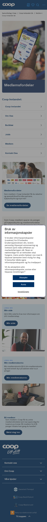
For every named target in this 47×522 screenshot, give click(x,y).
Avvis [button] (23, 284)
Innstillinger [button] (23, 291)
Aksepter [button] (23, 277)
